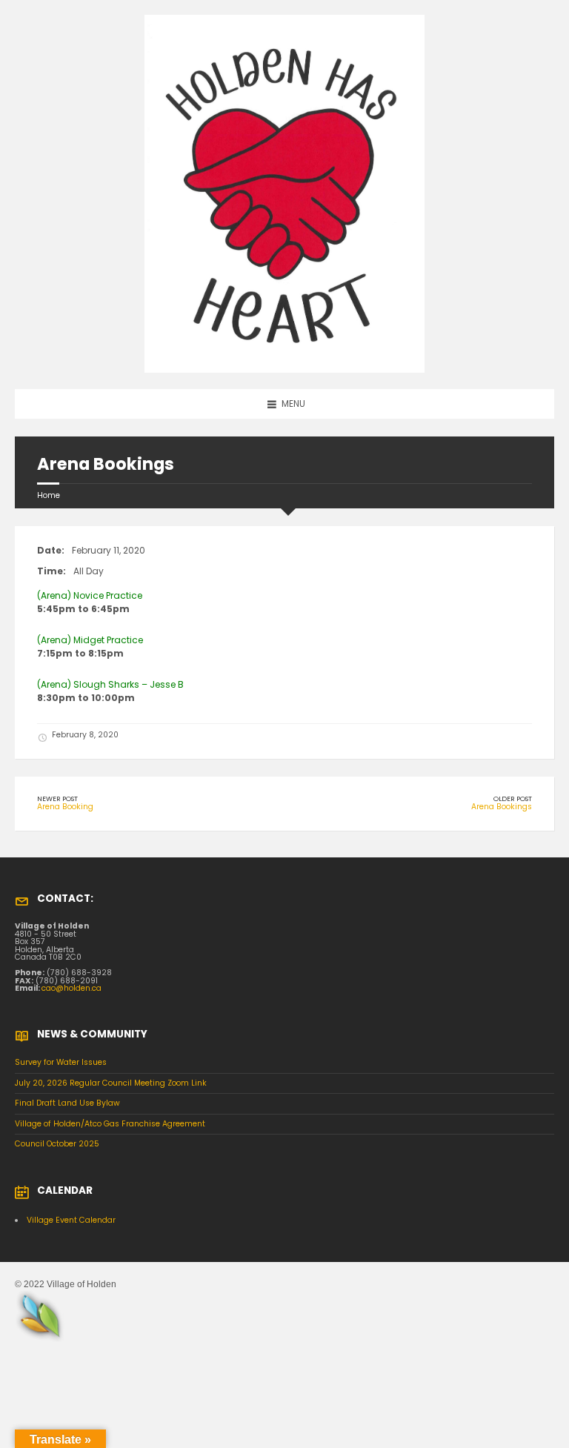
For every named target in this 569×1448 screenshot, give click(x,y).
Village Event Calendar (71, 1220)
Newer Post (57, 798)
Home (48, 495)
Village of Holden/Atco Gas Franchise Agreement (110, 1123)
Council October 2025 (57, 1143)
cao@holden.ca (71, 988)
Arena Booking (65, 806)
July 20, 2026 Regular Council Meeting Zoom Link (111, 1083)
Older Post (512, 798)
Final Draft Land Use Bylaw (67, 1103)
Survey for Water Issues (61, 1062)
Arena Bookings (501, 806)
